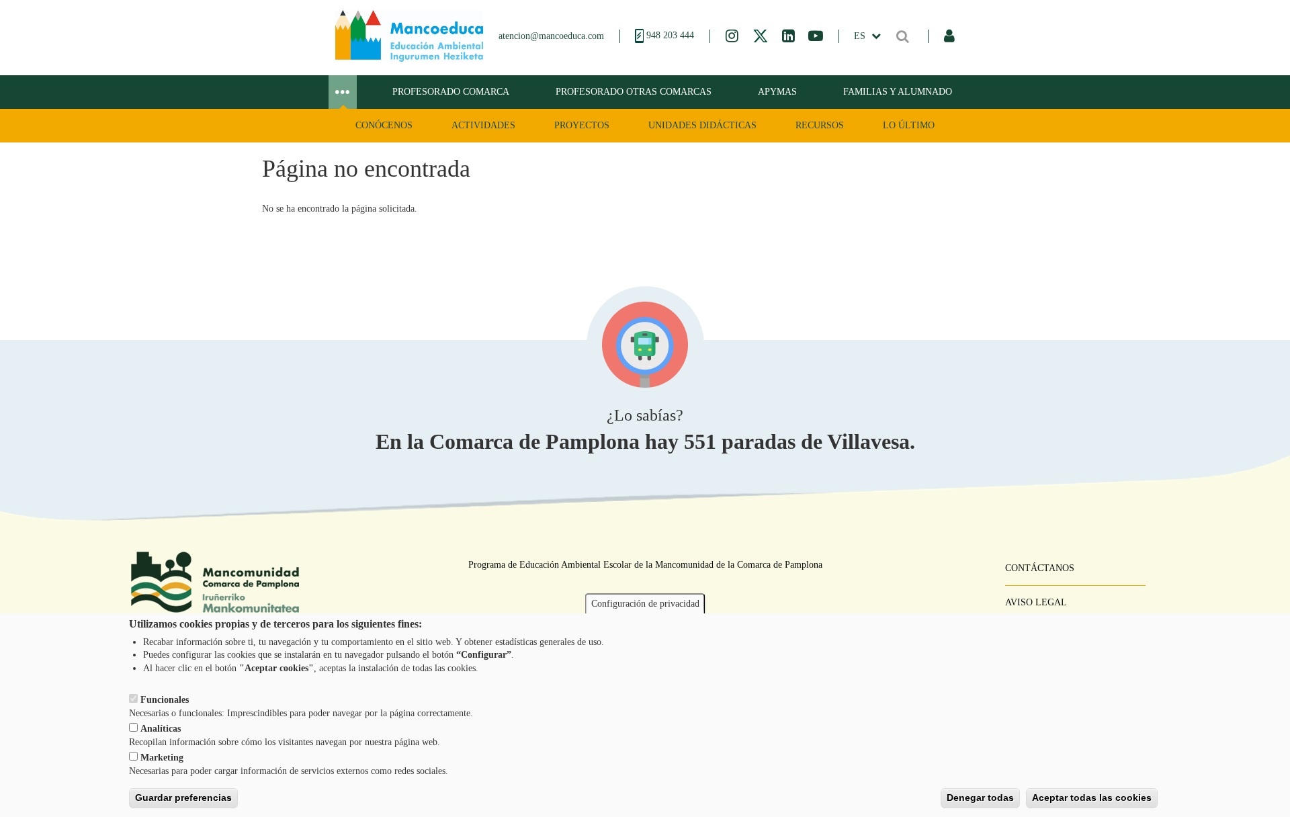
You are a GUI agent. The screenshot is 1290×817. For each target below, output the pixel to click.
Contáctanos (1039, 568)
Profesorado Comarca (450, 92)
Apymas (777, 92)
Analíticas (160, 729)
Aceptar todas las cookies (1092, 797)
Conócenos (384, 125)
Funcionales (164, 700)
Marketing (161, 757)
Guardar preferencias (183, 797)
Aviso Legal (1036, 602)
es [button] (861, 36)
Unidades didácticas (702, 125)
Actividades (483, 125)
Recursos (820, 125)
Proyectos (581, 125)
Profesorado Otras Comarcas (634, 92)
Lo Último (909, 125)
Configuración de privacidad (645, 604)
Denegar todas (980, 797)
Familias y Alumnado (897, 92)
